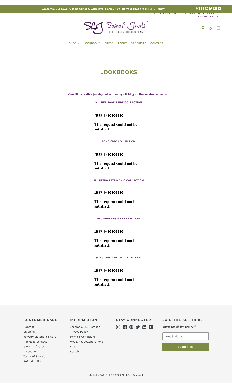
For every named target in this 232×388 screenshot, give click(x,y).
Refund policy (32, 361)
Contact (28, 326)
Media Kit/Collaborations (86, 341)
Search (74, 351)
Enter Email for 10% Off (179, 326)
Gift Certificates (33, 346)
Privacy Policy (79, 331)
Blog (73, 346)
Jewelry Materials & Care (39, 336)
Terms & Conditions (82, 336)
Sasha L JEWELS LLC (100, 375)
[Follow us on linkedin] (215, 8)
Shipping (29, 331)
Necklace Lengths (35, 341)
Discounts (30, 351)
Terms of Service (34, 356)
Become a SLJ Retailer (85, 326)
